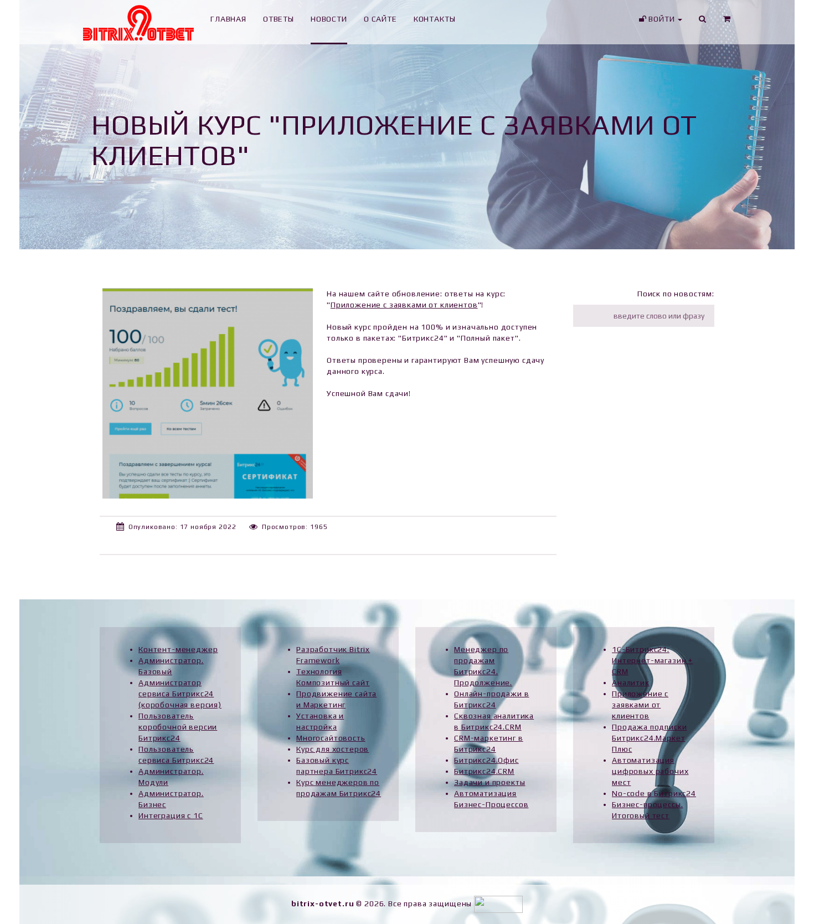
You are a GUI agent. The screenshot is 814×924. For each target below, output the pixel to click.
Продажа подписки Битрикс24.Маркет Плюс (649, 737)
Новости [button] (329, 18)
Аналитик (631, 682)
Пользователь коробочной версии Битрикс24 (177, 726)
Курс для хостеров (332, 749)
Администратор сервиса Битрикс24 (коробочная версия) (179, 693)
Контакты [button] (435, 18)
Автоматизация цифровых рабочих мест (650, 771)
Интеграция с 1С (170, 815)
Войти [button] (661, 18)
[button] (727, 22)
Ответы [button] (278, 18)
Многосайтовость (330, 737)
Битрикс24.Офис (486, 760)
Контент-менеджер (178, 649)
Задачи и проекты (489, 782)
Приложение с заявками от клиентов (404, 304)
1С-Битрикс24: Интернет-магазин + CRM (652, 660)
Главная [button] (228, 18)
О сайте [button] (380, 18)
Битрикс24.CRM (484, 771)
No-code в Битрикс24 (654, 793)
